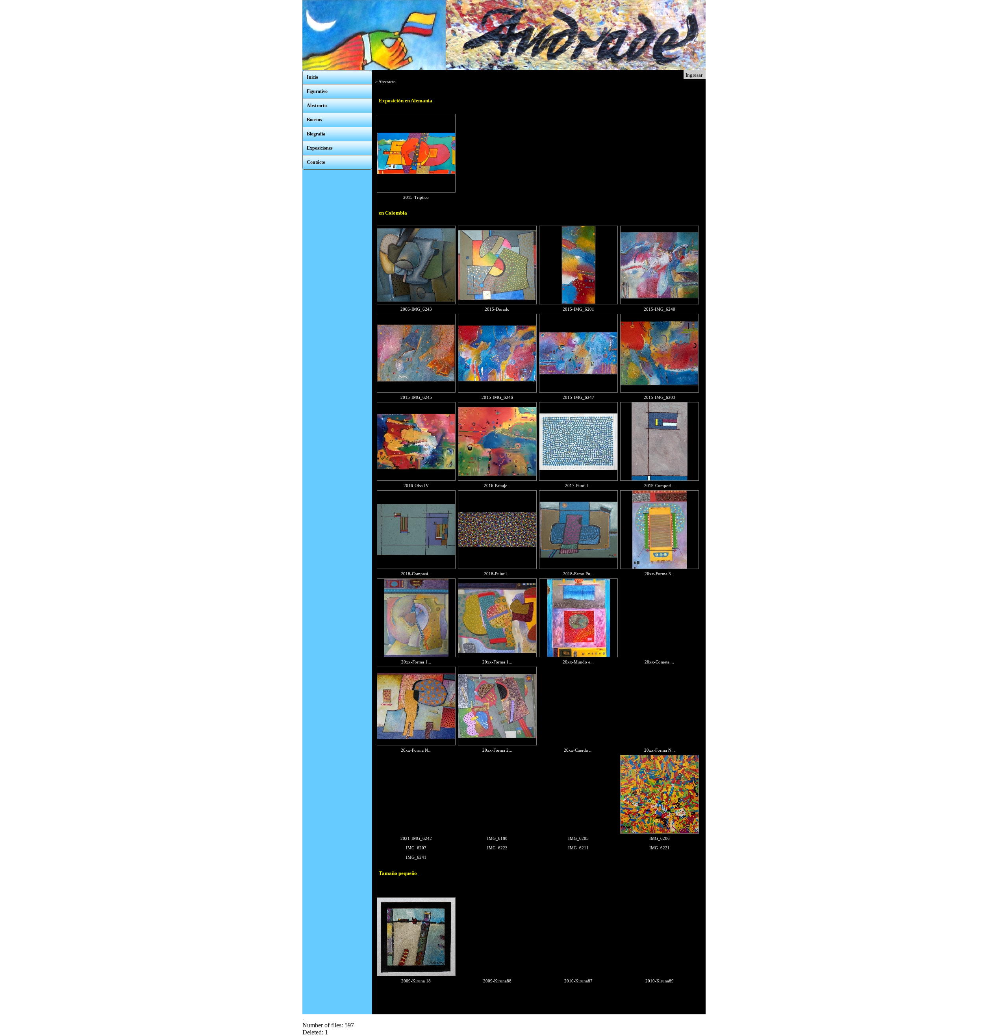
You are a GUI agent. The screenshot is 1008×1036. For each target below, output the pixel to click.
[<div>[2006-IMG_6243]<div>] (416, 303)
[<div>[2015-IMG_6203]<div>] (659, 391)
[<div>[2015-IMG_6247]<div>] (578, 391)
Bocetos (314, 119)
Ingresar (694, 75)
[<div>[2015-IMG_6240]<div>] (659, 303)
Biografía (316, 134)
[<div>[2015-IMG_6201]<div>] (578, 303)
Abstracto (317, 105)
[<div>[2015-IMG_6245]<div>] (416, 391)
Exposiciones (320, 148)
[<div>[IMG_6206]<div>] (659, 832)
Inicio (312, 77)
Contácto (316, 162)
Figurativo (317, 91)
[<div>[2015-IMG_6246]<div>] (497, 391)
